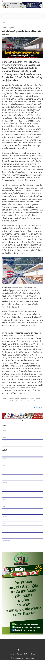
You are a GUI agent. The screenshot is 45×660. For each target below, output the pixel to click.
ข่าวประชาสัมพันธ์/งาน (5, 513)
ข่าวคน (3, 533)
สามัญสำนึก (4, 530)
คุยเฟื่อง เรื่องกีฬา (5, 489)
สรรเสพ (4, 506)
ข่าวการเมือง (4, 455)
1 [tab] (21, 11)
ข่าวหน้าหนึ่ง (4, 430)
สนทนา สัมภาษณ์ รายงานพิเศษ (6, 540)
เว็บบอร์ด (19, 654)
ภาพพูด (4, 523)
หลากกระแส (4, 465)
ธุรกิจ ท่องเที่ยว (4, 479)
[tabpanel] (22, 5)
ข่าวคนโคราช (4, 472)
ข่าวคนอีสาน (4, 475)
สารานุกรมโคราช (4, 458)
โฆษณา (3, 499)
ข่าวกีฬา (4, 509)
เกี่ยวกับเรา (26, 654)
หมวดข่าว (12, 654)
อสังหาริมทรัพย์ (4, 440)
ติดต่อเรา (33, 654)
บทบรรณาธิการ (4, 492)
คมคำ (3, 526)
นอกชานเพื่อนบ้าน (5, 482)
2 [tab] (24, 11)
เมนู (4, 22)
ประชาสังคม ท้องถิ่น (5, 496)
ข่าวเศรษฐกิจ (4, 437)
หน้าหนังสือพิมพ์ (5, 516)
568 (37, 408)
